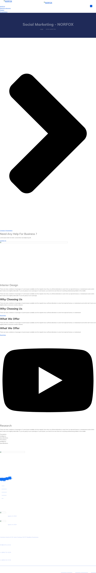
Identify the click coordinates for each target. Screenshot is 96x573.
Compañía (67, 6)
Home (41, 29)
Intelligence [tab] (3, 436)
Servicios (74, 6)
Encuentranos (3, 12)
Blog (79, 6)
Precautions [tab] (3, 434)
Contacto (85, 6)
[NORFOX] (8, 1)
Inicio (60, 6)
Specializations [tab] (4, 438)
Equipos (2, 10)
